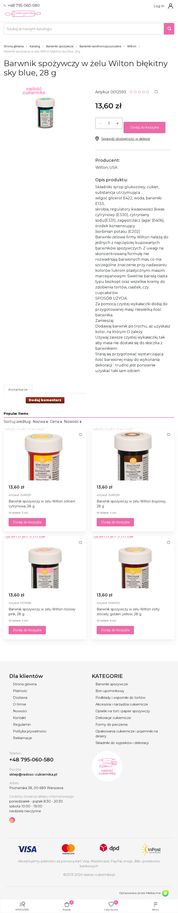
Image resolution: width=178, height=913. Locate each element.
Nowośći (20, 711)
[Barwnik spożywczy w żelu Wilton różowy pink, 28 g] (45, 562)
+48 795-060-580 (23, 5)
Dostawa (20, 698)
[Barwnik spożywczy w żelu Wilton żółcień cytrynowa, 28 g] (45, 454)
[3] (139, 91)
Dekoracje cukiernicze (113, 718)
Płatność (20, 691)
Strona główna (25, 684)
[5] (147, 91)
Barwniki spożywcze (111, 684)
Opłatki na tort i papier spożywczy (122, 711)
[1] (131, 91)
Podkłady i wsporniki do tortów (120, 698)
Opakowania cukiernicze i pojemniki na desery (126, 733)
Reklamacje (22, 738)
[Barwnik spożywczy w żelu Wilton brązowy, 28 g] (133, 454)
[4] (143, 91)
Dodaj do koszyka (144, 127)
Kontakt (19, 718)
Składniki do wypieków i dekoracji (122, 743)
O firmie (19, 704)
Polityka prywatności (29, 731)
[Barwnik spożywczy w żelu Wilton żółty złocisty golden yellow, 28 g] (133, 562)
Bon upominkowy (109, 691)
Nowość (71, 421)
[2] (135, 91)
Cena (54, 421)
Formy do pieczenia (111, 724)
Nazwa (39, 421)
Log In (159, 6)
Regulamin (22, 724)
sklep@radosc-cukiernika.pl (33, 774)
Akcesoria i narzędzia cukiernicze (121, 704)
